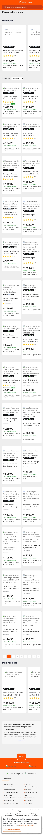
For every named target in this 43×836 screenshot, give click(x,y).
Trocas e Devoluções (11, 792)
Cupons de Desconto (11, 803)
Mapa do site (29, 800)
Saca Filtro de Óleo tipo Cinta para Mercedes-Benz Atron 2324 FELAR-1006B (31, 463)
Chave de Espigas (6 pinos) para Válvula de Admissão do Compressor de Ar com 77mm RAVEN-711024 (31, 381)
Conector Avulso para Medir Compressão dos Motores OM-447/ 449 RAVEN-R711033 (11, 420)
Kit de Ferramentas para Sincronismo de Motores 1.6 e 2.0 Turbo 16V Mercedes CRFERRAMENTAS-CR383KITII (31, 424)
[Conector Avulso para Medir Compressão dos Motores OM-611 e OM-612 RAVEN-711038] (11, 578)
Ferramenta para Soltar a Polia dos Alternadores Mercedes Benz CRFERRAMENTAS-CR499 (31, 589)
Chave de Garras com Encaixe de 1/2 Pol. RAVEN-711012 (30, 98)
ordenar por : (6, 78)
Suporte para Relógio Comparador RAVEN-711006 (10, 98)
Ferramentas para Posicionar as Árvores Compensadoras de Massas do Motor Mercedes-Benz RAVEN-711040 (31, 259)
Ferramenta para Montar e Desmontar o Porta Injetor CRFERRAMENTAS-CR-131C (31, 506)
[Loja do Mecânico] (9, 1)
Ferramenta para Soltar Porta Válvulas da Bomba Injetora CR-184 (31, 295)
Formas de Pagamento (32, 787)
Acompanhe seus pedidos (12, 798)
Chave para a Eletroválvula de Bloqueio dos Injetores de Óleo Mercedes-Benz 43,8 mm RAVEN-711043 (31, 630)
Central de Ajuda (9, 790)
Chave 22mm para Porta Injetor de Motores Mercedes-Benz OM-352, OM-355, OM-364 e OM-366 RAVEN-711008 (31, 546)
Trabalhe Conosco (31, 792)
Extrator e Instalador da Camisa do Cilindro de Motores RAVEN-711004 (11, 252)
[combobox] (22, 7)
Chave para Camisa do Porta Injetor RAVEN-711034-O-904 (10, 134)
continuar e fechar (12, 829)
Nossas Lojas (8, 784)
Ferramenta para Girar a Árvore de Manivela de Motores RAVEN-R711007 (31, 173)
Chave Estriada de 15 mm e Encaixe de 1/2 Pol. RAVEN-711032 (31, 134)
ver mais (20, 741)
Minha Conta (8, 795)
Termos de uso (30, 798)
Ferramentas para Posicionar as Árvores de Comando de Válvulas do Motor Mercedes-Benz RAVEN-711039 (31, 216)
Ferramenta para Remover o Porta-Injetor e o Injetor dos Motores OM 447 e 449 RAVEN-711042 (11, 506)
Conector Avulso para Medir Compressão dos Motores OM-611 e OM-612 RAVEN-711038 (11, 587)
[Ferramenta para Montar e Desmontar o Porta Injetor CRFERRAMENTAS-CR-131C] (32, 496)
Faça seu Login (15, 774)
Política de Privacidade (26, 826)
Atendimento (8, 787)
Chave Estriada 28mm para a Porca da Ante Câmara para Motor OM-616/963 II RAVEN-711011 (31, 340)
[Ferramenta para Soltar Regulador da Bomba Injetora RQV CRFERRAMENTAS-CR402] (11, 620)
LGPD (26, 795)
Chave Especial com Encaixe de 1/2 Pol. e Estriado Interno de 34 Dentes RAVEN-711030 (10, 213)
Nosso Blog (28, 790)
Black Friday (29, 803)
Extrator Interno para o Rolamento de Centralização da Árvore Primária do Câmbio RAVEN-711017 (11, 299)
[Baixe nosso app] (11, 766)
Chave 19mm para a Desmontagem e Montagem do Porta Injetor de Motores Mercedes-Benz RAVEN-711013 (11, 549)
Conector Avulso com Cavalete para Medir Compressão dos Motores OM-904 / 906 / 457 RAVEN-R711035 (11, 465)
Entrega (27, 784)
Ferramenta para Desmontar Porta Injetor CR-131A (11, 336)
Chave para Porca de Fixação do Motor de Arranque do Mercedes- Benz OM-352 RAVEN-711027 (11, 175)
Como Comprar (9, 800)
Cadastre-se (32, 774)
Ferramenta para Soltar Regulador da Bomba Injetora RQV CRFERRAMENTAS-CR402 (11, 630)
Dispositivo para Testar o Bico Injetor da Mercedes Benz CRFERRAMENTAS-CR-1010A (11, 381)
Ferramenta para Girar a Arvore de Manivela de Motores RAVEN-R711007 (14, 52)
